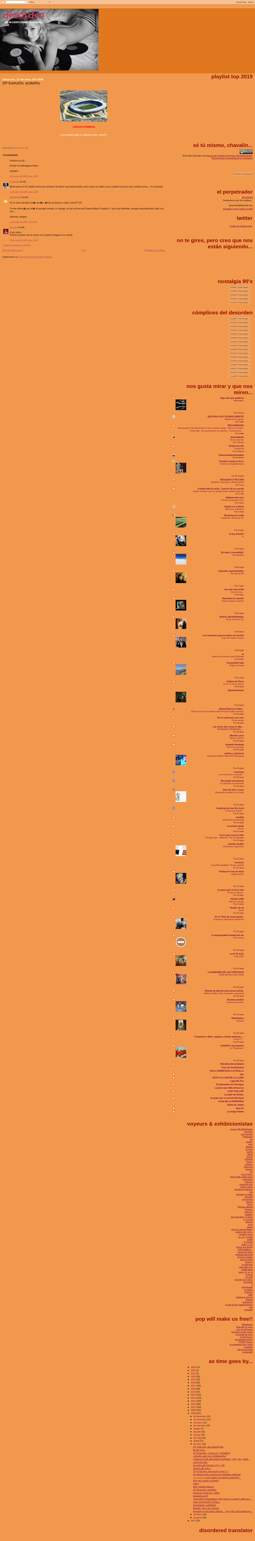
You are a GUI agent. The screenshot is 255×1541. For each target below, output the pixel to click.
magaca (249, 1164)
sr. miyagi (248, 1219)
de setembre (199, 1425)
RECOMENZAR (236, 425)
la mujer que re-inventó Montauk (227, 1098)
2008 (193, 1413)
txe (251, 1172)
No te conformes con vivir (230, 717)
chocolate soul (246, 1267)
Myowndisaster (236, 690)
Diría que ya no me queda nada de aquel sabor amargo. (217, 711)
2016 (193, 1388)
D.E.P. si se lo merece (233, 684)
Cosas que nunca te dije (231, 835)
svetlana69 (247, 1352)
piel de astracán (245, 1349)
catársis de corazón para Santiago (228, 656)
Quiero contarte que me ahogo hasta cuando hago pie (218, 491)
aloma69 (248, 1197)
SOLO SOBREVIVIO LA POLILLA (227, 1071)
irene (250, 1224)
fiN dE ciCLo (199, 1450)
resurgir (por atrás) (244, 1279)
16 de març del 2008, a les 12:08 (24, 240)
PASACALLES (236, 446)
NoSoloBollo (237, 437)
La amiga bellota (235, 1111)
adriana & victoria (244, 1297)
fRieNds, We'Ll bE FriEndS (206, 1508)
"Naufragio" (238, 400)
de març (197, 1444)
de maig (197, 1438)
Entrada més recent (12, 250)
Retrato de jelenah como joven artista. (224, 990)
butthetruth (247, 1302)
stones (249, 1162)
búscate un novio (244, 1327)
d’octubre (198, 1422)
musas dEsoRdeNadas (241, 1129)
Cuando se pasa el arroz (231, 461)
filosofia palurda (245, 1207)
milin (250, 1144)
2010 (193, 1407)
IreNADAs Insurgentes (232, 1045)
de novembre (200, 1419)
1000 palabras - (245, 1249)
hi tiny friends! (236, 534)
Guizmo (249, 1262)
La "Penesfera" (237, 1048)
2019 (193, 1379)
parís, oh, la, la (246, 1272)
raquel (250, 1227)
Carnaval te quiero (235, 1002)
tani (251, 1307)
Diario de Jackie (235, 1104)
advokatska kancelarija (233, 820)
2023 (193, 1370)
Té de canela (238, 720)
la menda (248, 1242)
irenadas (248, 1309)
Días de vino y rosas (233, 789)
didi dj (250, 1154)
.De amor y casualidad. (232, 552)
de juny (197, 1434)
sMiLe (196, 1483)
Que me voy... (237, 592)
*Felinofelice (237, 1018)
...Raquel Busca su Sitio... (231, 709)
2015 (193, 1392)
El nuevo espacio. (235, 892)
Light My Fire (237, 1081)
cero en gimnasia (244, 1329)
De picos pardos (235, 999)
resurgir (249, 1277)
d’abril (196, 1441)
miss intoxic (247, 1174)
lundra (250, 1152)
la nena (14, 227)
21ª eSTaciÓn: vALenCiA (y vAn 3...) (210, 1471)
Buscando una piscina (232, 780)
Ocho (241, 910)
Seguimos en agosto (234, 419)
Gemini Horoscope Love (232, 500)
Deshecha (239, 448)
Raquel (249, 1299)
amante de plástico (243, 1189)
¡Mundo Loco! (236, 735)
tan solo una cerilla (234, 589)
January (240, 1021)
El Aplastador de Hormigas (230, 1084)
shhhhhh (248, 1159)
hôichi (250, 1204)
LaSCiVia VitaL (200, 1462)
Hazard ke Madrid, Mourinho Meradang (225, 756)
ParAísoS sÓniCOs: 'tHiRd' (206, 1493)
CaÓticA (248, 1292)
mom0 (249, 1157)
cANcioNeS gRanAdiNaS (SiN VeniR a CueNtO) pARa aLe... (222, 1499)
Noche (241, 828)
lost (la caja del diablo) (242, 1229)
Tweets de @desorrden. (241, 226)
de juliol (197, 1431)
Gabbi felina (247, 1269)
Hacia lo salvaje (236, 901)
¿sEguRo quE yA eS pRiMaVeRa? (209, 1456)
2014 (193, 1395)
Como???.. (238, 1039)
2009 (193, 1410)
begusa (249, 1169)
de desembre (200, 1416)
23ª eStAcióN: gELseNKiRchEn (208, 1447)
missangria (247, 1199)
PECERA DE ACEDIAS (232, 1064)
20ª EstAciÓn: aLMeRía (204, 1490)
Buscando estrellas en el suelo (229, 792)
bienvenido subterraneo (241, 1177)
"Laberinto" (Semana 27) (232, 518)
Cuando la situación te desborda (229, 919)
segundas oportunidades (231, 571)
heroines (239, 862)
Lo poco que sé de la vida (231, 890)
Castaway (239, 772)
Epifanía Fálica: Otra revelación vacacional (224, 993)
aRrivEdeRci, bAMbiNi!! (204, 1505)
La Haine (248, 1289)
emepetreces (246, 1337)
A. (243, 536)
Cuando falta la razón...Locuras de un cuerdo (220, 488)
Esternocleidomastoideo (231, 455)
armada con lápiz (244, 1194)
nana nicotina (246, 1259)
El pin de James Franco (233, 638)
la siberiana (247, 1264)
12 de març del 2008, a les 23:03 (24, 192)
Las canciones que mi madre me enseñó (223, 635)
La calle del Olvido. (234, 1094)
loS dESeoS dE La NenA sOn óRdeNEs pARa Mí (217, 1474)
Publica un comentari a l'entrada (16, 245)
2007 (193, 1520)
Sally (250, 1294)
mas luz (240, 1108)
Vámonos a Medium (234, 509)
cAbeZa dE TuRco (202, 1468)
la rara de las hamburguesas (239, 1304)
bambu (249, 1202)
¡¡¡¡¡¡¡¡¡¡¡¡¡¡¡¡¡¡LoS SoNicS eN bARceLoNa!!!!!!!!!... (217, 1477)
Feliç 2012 (239, 956)
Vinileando (248, 1136)
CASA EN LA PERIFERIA (231, 1101)
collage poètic (237, 874)
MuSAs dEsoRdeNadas (232, 617)
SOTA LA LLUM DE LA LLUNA (228, 1077)
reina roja (248, 1167)
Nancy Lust (247, 1244)
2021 (193, 1373)
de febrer (198, 1514)
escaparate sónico (244, 1339)
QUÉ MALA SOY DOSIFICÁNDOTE (226, 416)
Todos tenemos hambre (233, 601)
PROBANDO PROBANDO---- (230, 729)
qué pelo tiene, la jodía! (242, 1217)
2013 (193, 1398)
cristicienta (247, 1179)
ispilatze (249, 1214)
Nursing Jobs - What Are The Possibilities (224, 837)
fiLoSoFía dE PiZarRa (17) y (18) (209, 1465)
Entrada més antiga (155, 250)
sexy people (247, 1134)
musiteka (248, 1347)
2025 (193, 1367)
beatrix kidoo (246, 1187)
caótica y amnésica (234, 753)
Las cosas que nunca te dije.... (228, 726)
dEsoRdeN (23, 15)
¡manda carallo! (236, 844)
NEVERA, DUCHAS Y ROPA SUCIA (227, 482)
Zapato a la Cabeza (234, 506)
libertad (249, 1222)
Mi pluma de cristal (234, 515)
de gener (197, 1517)
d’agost (197, 1428)
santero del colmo (244, 1232)
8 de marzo (238, 938)
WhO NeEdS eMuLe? (203, 1487)
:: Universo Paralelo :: (234, 811)
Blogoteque (247, 1324)
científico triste (246, 1234)
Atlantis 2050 (237, 899)
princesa (248, 1212)
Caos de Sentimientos (232, 1067)
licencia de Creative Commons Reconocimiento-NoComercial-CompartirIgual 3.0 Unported (229, 156)
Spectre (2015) (237, 738)
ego (242, 1074)
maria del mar (246, 1184)
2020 (193, 1376)
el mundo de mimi (244, 1334)
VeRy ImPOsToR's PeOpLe (206, 1502)
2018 (193, 1382)
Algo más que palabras (232, 398)
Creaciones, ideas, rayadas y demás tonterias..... (219, 1036)
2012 (193, 1401)
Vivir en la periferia (235, 747)
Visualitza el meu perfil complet (238, 209)
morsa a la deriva (244, 1247)
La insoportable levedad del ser (228, 935)
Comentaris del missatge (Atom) (35, 257)
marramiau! (247, 1287)
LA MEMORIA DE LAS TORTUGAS (226, 972)
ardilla (250, 1239)
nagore (249, 1141)
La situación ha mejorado (232, 783)
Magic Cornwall (236, 665)
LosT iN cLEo (237, 953)
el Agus (249, 1274)
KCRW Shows (246, 1342)
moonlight (248, 1282)
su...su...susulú (245, 1237)
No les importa (237, 440)
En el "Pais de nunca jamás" (229, 916)
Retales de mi (237, 907)
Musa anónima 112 (235, 619)
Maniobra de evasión (233, 598)
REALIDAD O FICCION (232, 479)
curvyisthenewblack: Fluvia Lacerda (227, 865)
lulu (251, 1192)
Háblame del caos (235, 497)
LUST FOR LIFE (235, 1091)
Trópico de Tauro (235, 681)
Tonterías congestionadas (232, 464)
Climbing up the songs (242, 1332)
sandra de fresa (245, 1252)
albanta (249, 1147)
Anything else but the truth (230, 808)
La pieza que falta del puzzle (229, 1088)
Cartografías (238, 555)
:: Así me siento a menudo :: (231, 774)
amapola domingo (234, 744)
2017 (193, 1385)
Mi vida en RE (237, 573)
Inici (84, 250)
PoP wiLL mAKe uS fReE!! (206, 1481)
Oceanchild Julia (235, 663)
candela (240, 817)
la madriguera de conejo (241, 1344)
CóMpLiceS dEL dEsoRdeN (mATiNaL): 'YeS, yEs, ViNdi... (221, 1459)
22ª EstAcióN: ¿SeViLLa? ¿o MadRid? (211, 1453)
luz (251, 1139)
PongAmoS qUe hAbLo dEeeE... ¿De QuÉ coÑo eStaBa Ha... (223, 1511)
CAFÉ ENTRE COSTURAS (231, 975)
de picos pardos (245, 1257)
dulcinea (249, 1182)
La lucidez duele (235, 826)
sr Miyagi (14, 181)
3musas (249, 1209)
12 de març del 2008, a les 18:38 (24, 176)
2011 (193, 1404)
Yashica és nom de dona (231, 871)
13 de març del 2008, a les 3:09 (23, 222)
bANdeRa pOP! (200, 1496)
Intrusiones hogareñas (233, 846)
